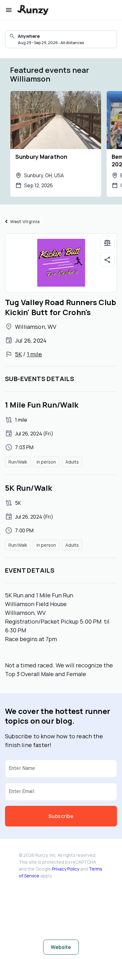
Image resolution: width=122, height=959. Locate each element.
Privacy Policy (65, 869)
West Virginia (25, 221)
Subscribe (61, 816)
